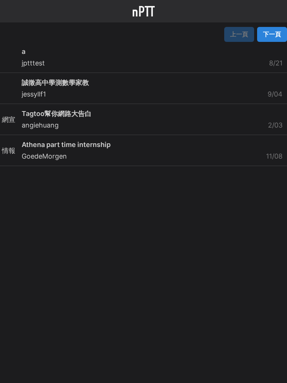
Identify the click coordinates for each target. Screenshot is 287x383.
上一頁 (239, 34)
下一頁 (272, 34)
